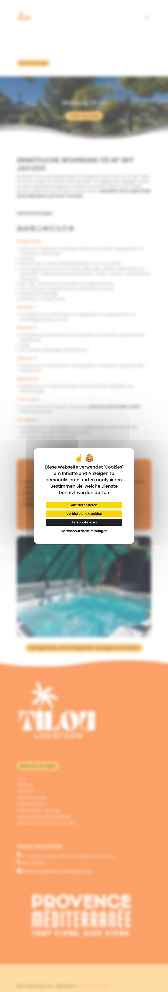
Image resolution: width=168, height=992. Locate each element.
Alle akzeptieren (84, 505)
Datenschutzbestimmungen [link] (84, 531)
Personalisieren (84, 522)
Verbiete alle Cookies (84, 513)
